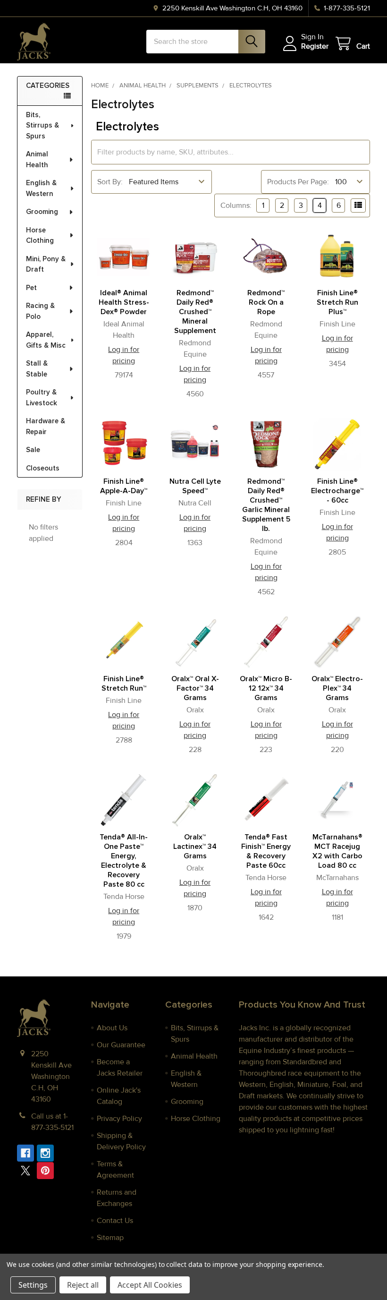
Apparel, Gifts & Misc (46, 340)
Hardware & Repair (45, 426)
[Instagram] (45, 1153)
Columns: (236, 205)
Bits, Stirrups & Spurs (42, 125)
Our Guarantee (121, 1045)
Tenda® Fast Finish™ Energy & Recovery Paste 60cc (266, 851)
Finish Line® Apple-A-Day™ (123, 486)
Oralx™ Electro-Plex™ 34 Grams (337, 688)
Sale (33, 449)
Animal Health (37, 159)
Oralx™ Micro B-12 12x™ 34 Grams (266, 688)
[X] (25, 1170)
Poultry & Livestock (41, 397)
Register (314, 46)
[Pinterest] (45, 1170)
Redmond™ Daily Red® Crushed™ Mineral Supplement (195, 311)
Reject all (83, 1285)
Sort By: (110, 182)
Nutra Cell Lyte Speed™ (195, 486)
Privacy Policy (119, 1118)
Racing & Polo (40, 311)
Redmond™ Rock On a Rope (266, 302)
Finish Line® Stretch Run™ (123, 683)
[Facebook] (25, 1153)
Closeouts (42, 468)
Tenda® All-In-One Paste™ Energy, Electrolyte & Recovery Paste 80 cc (124, 860)
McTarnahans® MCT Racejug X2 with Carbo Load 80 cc (337, 851)
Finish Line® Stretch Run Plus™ (337, 302)
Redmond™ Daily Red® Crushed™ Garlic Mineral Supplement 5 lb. (266, 505)
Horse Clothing (40, 235)
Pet (31, 287)
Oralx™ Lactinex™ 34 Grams (195, 846)
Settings (33, 1285)
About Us (112, 1028)
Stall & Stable (37, 368)
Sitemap (110, 1237)
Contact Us (115, 1220)
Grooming (42, 211)
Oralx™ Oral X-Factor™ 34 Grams (195, 688)
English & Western (41, 188)
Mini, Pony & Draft (46, 264)
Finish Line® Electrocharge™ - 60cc (337, 491)
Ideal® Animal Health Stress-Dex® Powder (124, 302)
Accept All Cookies (150, 1285)
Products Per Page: (298, 182)
